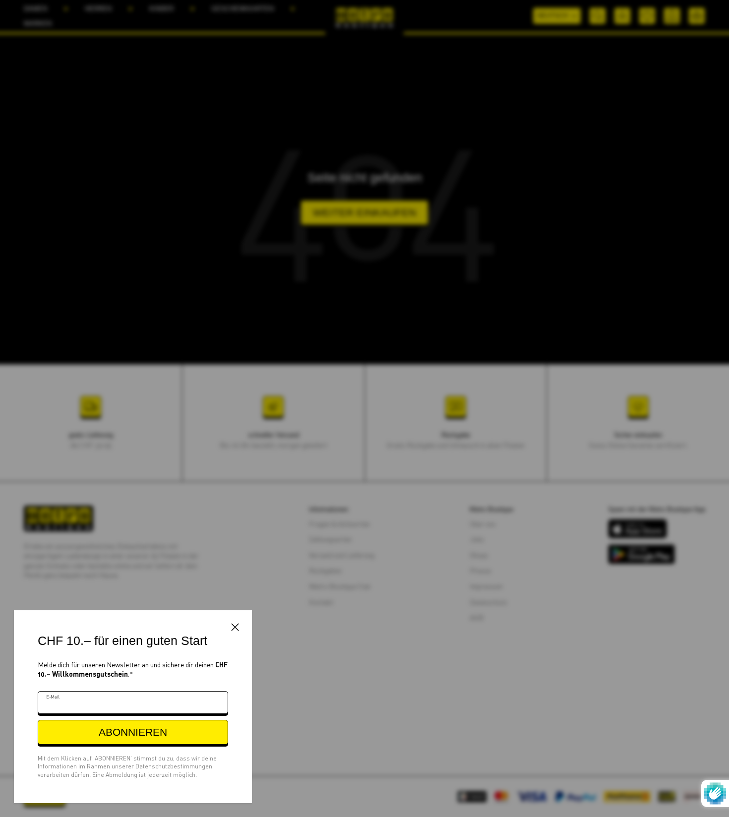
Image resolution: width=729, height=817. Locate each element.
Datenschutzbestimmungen (173, 766)
